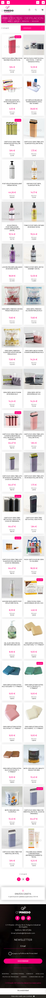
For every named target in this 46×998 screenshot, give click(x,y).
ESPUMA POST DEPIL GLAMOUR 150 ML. (34, 184)
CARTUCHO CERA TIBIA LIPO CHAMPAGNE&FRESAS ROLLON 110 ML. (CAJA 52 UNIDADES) (12, 436)
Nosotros (5, 974)
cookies (29, 996)
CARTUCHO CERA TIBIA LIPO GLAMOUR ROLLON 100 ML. (34, 142)
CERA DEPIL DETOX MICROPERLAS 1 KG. (34, 393)
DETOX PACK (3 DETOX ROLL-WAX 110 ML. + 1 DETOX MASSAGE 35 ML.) (34, 60)
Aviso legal (40, 974)
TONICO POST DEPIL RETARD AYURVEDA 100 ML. (34, 226)
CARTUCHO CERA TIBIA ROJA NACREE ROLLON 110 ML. (12, 59)
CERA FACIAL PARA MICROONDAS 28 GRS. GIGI (34, 602)
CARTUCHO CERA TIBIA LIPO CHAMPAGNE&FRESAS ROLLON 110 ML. (34, 435)
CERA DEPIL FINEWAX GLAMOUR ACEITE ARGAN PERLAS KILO (12, 352)
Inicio (9, 21)
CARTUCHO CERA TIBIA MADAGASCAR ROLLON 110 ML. (12, 143)
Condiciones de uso (36, 977)
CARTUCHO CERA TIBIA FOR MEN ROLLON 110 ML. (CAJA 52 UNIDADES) (34, 811)
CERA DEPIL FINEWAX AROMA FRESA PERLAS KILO (12, 309)
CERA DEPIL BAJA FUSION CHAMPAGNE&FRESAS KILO (34, 351)
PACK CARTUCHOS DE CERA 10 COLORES (34, 560)
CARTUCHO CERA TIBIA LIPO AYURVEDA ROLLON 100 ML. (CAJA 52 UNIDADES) (12, 477)
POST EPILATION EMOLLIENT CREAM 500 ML (12, 184)
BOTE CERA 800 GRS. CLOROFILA (12, 811)
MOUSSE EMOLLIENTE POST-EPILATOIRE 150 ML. (12, 602)
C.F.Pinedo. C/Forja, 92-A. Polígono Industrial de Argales (23, 926)
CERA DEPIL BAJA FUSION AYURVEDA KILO (12, 393)
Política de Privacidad (28, 953)
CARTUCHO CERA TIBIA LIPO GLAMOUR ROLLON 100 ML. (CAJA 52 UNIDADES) (12, 561)
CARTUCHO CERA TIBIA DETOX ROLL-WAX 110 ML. (33, 518)
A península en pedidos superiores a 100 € (23, 896)
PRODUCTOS (25, 21)
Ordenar (27, 28)
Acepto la (16, 953)
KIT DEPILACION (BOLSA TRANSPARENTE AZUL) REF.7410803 (34, 101)
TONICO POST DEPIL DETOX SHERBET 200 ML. (33, 268)
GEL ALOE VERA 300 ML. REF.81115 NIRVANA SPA (12, 644)
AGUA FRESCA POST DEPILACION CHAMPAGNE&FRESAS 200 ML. (12, 227)
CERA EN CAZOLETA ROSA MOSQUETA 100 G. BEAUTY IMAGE (12, 101)
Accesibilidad (23, 990)
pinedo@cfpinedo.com (25, 933)
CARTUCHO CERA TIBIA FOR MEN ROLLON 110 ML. (12, 852)
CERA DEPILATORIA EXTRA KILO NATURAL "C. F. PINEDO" (34, 644)
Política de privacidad (10, 977)
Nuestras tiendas (17, 974)
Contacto (29, 974)
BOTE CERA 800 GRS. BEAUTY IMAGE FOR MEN (34, 769)
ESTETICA (16, 21)
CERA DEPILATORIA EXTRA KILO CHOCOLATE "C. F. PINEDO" (12, 770)
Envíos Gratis (23, 894)
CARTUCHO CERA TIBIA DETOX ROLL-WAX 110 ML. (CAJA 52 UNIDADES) (12, 519)
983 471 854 (26, 930)
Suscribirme (23, 961)
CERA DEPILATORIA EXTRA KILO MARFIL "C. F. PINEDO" (34, 727)
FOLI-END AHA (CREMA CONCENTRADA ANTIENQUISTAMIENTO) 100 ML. (34, 854)
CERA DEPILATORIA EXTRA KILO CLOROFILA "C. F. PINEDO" (34, 686)
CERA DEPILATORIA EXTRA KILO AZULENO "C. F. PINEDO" (12, 685)
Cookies (24, 977)
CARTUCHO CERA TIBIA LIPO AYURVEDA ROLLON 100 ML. (34, 477)
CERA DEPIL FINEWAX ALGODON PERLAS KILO (34, 309)
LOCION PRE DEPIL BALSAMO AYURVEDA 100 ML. (12, 268)
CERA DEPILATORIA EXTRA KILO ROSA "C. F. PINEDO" (12, 727)
